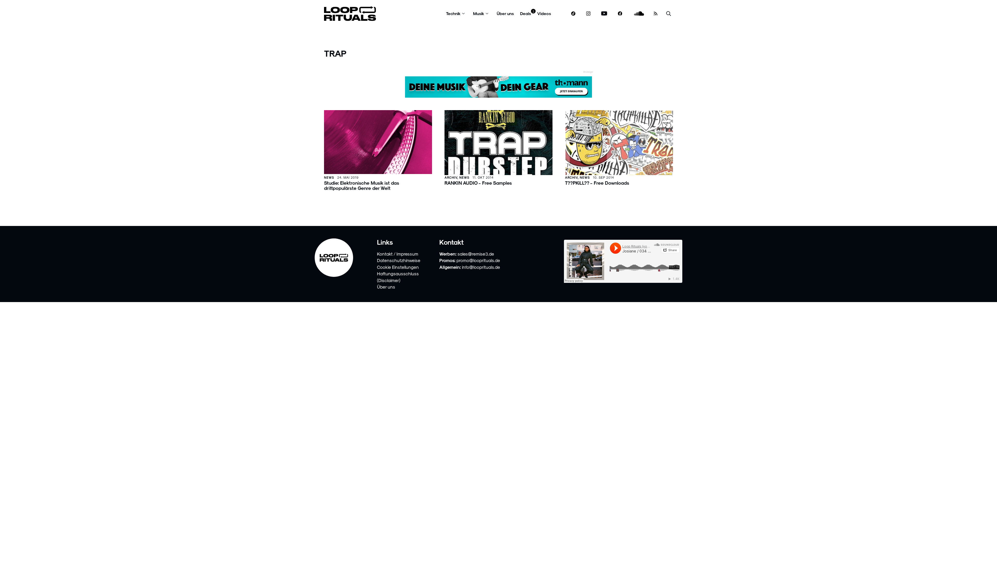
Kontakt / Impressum (397, 253)
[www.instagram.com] (588, 13)
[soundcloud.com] (639, 13)
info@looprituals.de (481, 267)
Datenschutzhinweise (398, 260)
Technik (453, 13)
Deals (525, 13)
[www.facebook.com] (620, 13)
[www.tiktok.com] (573, 13)
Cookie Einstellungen (398, 267)
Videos (544, 13)
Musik (478, 13)
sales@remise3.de (475, 253)
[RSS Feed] (656, 13)
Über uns (505, 13)
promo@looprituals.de (478, 260)
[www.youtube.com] (604, 13)
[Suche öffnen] (668, 13)
